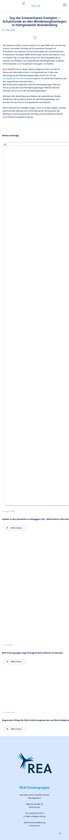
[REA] (34, 5)
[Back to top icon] (60, 833)
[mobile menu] (64, 5)
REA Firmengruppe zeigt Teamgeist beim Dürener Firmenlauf (32, 652)
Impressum (34, 825)
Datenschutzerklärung (34, 822)
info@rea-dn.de (38, 816)
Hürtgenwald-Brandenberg (16, 78)
